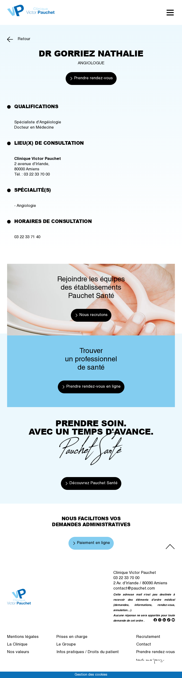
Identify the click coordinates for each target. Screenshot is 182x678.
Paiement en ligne (93, 543)
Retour (24, 39)
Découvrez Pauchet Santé (93, 483)
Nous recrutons (93, 315)
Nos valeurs (18, 652)
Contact (143, 645)
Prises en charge (71, 637)
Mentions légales (23, 637)
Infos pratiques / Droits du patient (87, 652)
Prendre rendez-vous (93, 78)
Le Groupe (66, 645)
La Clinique (17, 645)
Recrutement (148, 637)
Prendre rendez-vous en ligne (93, 387)
